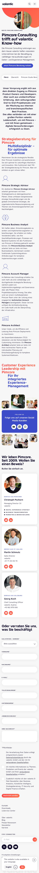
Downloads (6, 808)
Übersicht (15, 77)
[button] (34, 4)
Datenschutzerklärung (14, 757)
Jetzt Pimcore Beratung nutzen (17, 65)
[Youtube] (13, 426)
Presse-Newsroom (9, 823)
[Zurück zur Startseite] (7, 4)
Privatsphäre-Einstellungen (11, 855)
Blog (3, 820)
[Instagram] (25, 426)
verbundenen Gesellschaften (17, 762)
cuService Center (8, 811)
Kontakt (5, 805)
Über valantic (7, 817)
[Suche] (29, 4)
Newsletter (6, 825)
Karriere (5, 828)
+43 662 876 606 (11, 607)
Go (22, 867)
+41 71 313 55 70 (10, 561)
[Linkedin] (19, 426)
